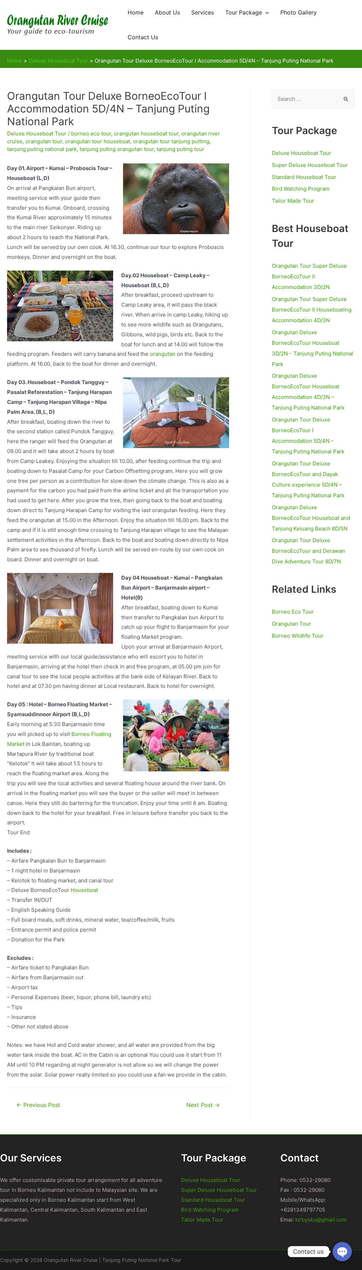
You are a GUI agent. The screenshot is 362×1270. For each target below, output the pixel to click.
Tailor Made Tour (293, 200)
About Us (167, 12)
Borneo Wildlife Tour (297, 635)
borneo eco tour (91, 133)
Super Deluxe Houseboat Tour (310, 165)
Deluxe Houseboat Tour (36, 133)
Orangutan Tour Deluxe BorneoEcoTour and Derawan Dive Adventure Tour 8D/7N (308, 551)
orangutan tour (43, 141)
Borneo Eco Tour (293, 611)
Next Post (203, 1105)
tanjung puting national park (42, 149)
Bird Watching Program (300, 188)
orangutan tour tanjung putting (171, 141)
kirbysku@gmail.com (321, 1219)
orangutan (162, 353)
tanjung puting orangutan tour (117, 149)
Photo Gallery (298, 12)
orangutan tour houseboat (97, 141)
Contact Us (143, 37)
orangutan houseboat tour (146, 133)
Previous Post (38, 1105)
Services (202, 12)
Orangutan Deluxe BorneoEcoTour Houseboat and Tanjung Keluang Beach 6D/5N (311, 518)
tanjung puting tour (180, 149)
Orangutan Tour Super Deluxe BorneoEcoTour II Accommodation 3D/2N (309, 276)
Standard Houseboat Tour (304, 177)
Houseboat (84, 890)
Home (136, 12)
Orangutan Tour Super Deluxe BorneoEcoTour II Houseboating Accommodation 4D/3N (311, 310)
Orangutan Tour (291, 623)
